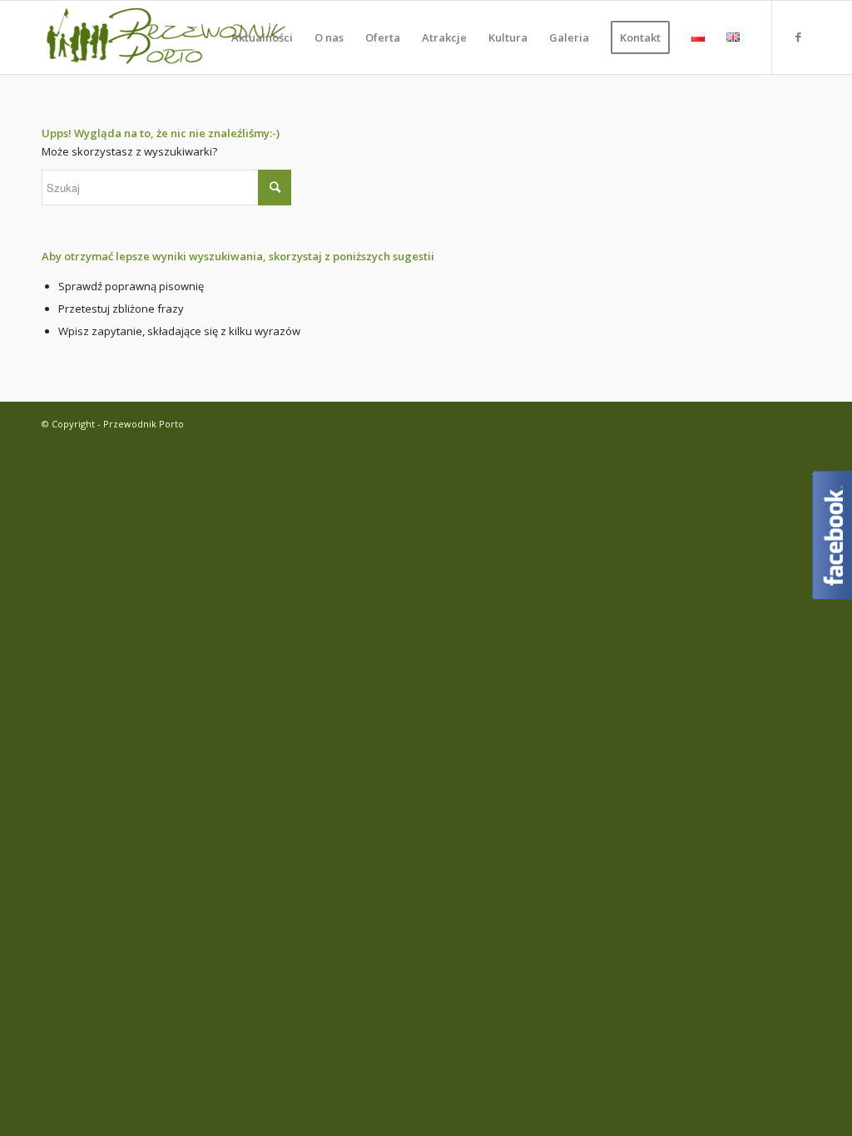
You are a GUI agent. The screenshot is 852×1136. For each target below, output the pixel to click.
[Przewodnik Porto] (166, 37)
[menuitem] (262, 37)
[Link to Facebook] (797, 36)
